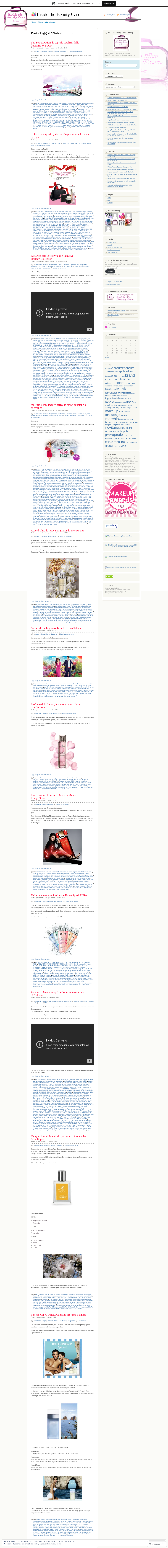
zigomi (35, 398)
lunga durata (54, 504)
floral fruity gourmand (58, 109)
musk (78, 1302)
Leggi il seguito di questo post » (41, 100)
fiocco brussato (56, 496)
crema (90, 482)
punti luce (83, 386)
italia (76, 111)
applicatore (75, 346)
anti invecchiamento (49, 1081)
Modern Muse (37, 883)
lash (60, 235)
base (65, 213)
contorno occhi (67, 216)
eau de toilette (73, 108)
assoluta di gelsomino (74, 872)
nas (88, 615)
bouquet (59, 1084)
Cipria (60, 264)
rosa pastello (81, 1125)
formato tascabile (81, 362)
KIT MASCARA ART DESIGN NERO (66, 230)
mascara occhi (78, 237)
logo (89, 370)
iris (72, 614)
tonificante (85, 984)
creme (75, 414)
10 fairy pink (60, 343)
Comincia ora (109, 3)
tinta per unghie (46, 249)
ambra (38, 103)
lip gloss (39, 1100)
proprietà (88, 983)
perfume (49, 117)
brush (85, 348)
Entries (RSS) (110, 15)
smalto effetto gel (80, 246)
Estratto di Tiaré (63, 975)
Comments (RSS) (125, 15)
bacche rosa (86, 607)
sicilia (78, 1534)
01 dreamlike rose (42, 339)
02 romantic (74, 340)
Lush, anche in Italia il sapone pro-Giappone (121, 178)
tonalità (40, 394)
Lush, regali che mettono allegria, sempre (120, 122)
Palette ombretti (58, 383)
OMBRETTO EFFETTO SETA (66, 1117)
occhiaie (49, 243)
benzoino (36, 609)
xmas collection (86, 397)
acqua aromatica (52, 1079)
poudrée (55, 983)
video (68, 1130)
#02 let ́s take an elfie (73, 472)
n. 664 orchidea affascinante (50, 1108)
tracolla (53, 249)
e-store (91, 875)
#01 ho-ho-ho (83, 469)
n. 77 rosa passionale (85, 1111)
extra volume (76, 357)
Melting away (48, 505)
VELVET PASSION (45, 395)
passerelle (55, 695)
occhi (44, 243)
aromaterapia (85, 972)
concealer (76, 480)
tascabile (67, 391)
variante (35, 395)
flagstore (47, 109)
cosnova (68, 482)
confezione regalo (56, 216)
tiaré (80, 984)
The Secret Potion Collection (74, 120)
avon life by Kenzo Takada (77, 684)
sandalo (62, 119)
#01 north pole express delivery (82, 471)
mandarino (60, 881)
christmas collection (68, 104)
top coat (59, 394)
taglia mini (77, 519)
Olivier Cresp (51, 618)
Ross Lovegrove (57, 387)
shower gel (64, 622)
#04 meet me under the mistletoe (57, 474)
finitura (49, 362)
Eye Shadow (85, 357)
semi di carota (50, 887)
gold (89, 497)
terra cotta (90, 391)
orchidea (51, 786)
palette (41, 383)
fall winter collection (60, 1093)
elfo (76, 485)
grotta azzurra (44, 1527)
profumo (45, 119)
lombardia (44, 978)
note (73, 114)
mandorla (45, 1302)
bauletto (77, 213)
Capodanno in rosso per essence (118, 120)
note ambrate (77, 1530)
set (91, 245)
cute (51, 353)
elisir (34, 975)
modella (86, 881)
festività (39, 362)
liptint (73, 502)
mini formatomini (75, 375)
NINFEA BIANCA (67, 691)
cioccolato (84, 104)
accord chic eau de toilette (71, 604)
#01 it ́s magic (66, 471)
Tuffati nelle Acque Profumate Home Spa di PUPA (59, 895)
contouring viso (43, 482)
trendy (35, 523)
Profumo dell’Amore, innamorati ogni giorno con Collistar (56, 706)
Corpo (37, 51)
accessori (38, 143)
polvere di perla (47, 983)
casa (42, 1521)
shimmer (67, 516)
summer (46, 1535)
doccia (64, 143)
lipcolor (71, 370)
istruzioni (80, 1097)
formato (60, 362)
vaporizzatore (60, 889)
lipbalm (56, 502)
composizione (37, 216)
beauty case (85, 213)
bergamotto (44, 103)
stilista (56, 696)
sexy (67, 119)
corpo (72, 106)
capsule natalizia (38, 104)
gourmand (36, 111)
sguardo (35, 246)
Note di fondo (37, 116)
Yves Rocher (52, 536)
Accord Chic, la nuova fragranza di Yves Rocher (57, 530)
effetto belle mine (54, 1090)
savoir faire (73, 620)
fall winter (36, 1093)
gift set (69, 364)
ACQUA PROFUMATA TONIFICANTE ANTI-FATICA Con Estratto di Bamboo (62, 969)
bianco (51, 477)
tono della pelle (51, 394)
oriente (88, 1304)
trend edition (87, 521)
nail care (89, 238)
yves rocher (89, 622)
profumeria (46, 787)
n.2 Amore (45, 1112)
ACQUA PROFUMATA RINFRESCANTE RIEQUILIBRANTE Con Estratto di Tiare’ (60, 966)
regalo (88, 245)
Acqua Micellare (87, 212)
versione (36, 397)
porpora (76, 1122)
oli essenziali (54, 981)
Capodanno (53, 264)
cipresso (36, 106)
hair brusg (54, 499)
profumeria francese (49, 620)
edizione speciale (87, 221)
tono (44, 394)
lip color (61, 370)
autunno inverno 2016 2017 (47, 1082)
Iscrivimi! (110, 271)
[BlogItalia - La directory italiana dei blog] (118, 536)
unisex (58, 127)
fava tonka (64, 1297)
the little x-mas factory (45, 521)
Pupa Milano (58, 901)
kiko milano (50, 368)
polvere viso (72, 384)
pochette (44, 245)
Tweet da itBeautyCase (112, 284)
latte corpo (81, 614)
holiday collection (38, 365)
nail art (84, 238)
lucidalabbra (51, 266)
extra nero (43, 223)
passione (49, 1122)
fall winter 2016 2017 (46, 1093)
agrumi (89, 970)
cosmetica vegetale (85, 609)
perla (82, 981)
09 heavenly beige (50, 343)
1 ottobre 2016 (60, 897)
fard (78, 264)
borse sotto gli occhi (60, 215)
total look (78, 394)
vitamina (76, 1130)
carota (87, 873)
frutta (50, 879)
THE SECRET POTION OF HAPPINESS (54, 123)
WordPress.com (112, 252)
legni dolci (86, 111)
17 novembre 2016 (62, 533)
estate (72, 1524)
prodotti (83, 117)
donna (40, 611)
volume (45, 397)
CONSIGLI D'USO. (50, 1089)
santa (61, 515)
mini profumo (37, 784)
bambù (35, 973)
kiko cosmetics (41, 368)
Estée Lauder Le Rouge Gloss (54, 878)
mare (56, 1530)
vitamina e (83, 1130)
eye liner (77, 493)
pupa (34, 984)
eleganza (90, 687)
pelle (41, 117)
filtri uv (51, 1095)
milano (67, 375)
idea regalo (70, 499)
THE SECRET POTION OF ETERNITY (64, 122)
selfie (51, 516)
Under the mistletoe (49, 523)
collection (47, 106)
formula (61, 223)
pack (54, 243)
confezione (46, 216)
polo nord (47, 513)
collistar (41, 779)
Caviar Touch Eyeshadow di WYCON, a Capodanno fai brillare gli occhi (120, 112)
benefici (46, 973)
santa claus (67, 515)
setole (35, 389)
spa (67, 984)
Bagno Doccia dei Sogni (56, 213)
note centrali (79, 114)
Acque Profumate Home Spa (77, 970)
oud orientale (72, 381)
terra (72, 391)
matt (47, 375)
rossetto (33, 268)
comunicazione (61, 875)
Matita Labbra (48, 1104)
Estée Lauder (84, 876)
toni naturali (83, 1128)
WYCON (74, 127)
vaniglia (63, 127)
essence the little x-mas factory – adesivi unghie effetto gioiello (63, 485)
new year (48, 380)
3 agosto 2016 (51, 1317)
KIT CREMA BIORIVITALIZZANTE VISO (55, 226)
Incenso (60, 614)
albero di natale (55, 475)
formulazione (68, 223)
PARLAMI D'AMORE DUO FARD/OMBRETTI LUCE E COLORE (53, 1120)
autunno (75, 1081)
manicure (58, 372)
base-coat (71, 213)
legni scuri (45, 881)
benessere (58, 973)
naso (82, 1302)
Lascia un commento (75, 51)
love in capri (83, 1529)
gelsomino (62, 879)
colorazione (62, 351)
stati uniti (46, 696)
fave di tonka (37, 496)
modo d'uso (72, 1104)
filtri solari (45, 1095)
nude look (79, 1116)
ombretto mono (81, 1117)
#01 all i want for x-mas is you (45, 469)
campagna (49, 873)
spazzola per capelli (80, 518)
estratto (54, 975)
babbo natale (72, 475)
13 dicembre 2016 (61, 261)
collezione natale (52, 351)
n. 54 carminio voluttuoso (71, 1106)
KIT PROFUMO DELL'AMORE (59, 234)
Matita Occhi (41, 375)
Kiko (40, 266)
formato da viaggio (69, 362)
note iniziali (61, 116)
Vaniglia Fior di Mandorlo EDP (60, 1308)
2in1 (74, 474)
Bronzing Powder (76, 348)
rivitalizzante (57, 984)
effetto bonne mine (66, 1090)
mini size (83, 375)
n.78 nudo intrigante (55, 1112)
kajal (90, 367)
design (56, 353)
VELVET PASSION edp (81, 395)
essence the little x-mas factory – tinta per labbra (52, 493)
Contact (109, 202)
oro (92, 510)
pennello (82, 383)
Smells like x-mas (61, 518)
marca (52, 112)
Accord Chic (40, 604)
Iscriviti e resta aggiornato (118, 260)
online (72, 116)
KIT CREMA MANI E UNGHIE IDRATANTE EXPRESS (59, 227)
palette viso (61, 512)
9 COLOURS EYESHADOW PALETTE (51, 346)
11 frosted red (69, 343)
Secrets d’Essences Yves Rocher (44, 622)
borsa (51, 215)
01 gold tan (52, 339)
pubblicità (89, 886)
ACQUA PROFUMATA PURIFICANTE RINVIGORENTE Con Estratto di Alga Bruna (64, 964)
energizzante (41, 975)
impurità (35, 501)
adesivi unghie (44, 475)
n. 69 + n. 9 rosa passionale (55, 1109)
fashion (49, 223)
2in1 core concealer (82, 474)
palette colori (48, 383)
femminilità (48, 612)
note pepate (87, 617)
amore (85, 1079)
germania (84, 497)
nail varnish (78, 240)
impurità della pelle (45, 501)
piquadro (83, 243)
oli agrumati (45, 981)
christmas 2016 (56, 104)
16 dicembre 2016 (52, 140)
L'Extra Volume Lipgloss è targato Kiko (119, 167)
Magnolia (67, 782)
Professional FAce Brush (56, 386)
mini (65, 505)
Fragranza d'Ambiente (56, 1299)
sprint (71, 984)
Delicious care (56, 483)
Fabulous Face (86, 494)
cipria (86, 350)
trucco (67, 249)
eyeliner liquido (43, 494)
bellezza (45, 264)
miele (78, 112)
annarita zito (37, 213)
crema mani (47, 483)
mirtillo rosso (87, 505)
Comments (82, 1321)
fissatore (55, 223)
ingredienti (43, 111)
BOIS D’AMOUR (61, 103)
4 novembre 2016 (52, 710)
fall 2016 (69, 1092)
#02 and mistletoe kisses (57, 472)
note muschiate (76, 1532)
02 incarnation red (64, 340)
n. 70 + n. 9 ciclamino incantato (74, 1109)
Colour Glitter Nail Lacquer (79, 351)
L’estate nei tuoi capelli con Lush (117, 100)
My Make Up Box (113, 315)
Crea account (111, 242)
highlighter (88, 364)
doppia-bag (71, 219)
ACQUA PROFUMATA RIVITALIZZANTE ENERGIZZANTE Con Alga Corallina (59, 968)
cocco (41, 106)
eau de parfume (63, 108)
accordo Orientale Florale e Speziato (59, 607)
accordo (44, 607)
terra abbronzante (80, 391)
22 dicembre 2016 (61, 48)
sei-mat (49, 1127)
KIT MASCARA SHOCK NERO (60, 232)
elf (66, 485)
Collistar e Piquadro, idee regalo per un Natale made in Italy (60, 136)
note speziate (37, 618)
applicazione (68, 1081)
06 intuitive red (71, 342)
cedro (76, 973)
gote (77, 364)
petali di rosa (37, 384)
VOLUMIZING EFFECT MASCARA (59, 397)
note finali (54, 116)
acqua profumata (41, 962)
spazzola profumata (53, 519)
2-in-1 (70, 474)
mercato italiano (71, 112)
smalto (72, 246)
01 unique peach (82, 339)
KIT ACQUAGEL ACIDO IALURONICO (58, 224)
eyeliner (73, 264)
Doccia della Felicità (47, 219)
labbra (44, 266)
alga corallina (48, 972)
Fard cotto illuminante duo (47, 361)
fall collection (88, 108)
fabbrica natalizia (75, 494)
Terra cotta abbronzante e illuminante (45, 392)
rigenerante (49, 984)
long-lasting (42, 504)
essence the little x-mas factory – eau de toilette (55, 488)
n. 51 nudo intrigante (83, 1104)
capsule (78, 103)
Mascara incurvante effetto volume (52, 373)
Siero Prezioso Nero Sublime (54, 246)
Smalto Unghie (67, 248)
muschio (36, 114)
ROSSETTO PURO (39, 1127)
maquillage (51, 237)
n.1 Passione (37, 1112)
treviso (35, 1307)
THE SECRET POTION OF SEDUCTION (68, 125)
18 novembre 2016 (62, 410)
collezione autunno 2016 (70, 1086)
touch (42, 1130)
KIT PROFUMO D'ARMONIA (80, 232)
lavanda (87, 976)
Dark (76, 106)
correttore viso (60, 482)
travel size (75, 521)
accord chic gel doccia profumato (43, 606)
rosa (39, 387)
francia (84, 612)
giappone (86, 688)
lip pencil (45, 1100)
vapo (53, 889)
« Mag (107, 357)
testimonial (80, 887)
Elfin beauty (71, 485)
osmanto (62, 981)
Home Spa (56, 976)
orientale (83, 1304)
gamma (74, 109)
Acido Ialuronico (77, 212)
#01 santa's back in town (41, 472)
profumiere (59, 620)
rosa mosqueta (46, 387)
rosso (56, 515)
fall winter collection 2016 (74, 1093)
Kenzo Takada (60, 690)
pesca (88, 512)
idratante (77, 499)
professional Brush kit (40, 386)
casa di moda (48, 1521)
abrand (61, 212)
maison (50, 615)
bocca (52, 348)
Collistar (53, 143)
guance (82, 364)
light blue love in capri (81, 1527)
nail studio (66, 240)
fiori (63, 496)
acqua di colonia (50, 1294)
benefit (52, 973)
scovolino (72, 387)
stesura (45, 1128)
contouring (66, 264)
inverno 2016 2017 (59, 111)
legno (35, 112)
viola (68, 696)
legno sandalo (77, 1300)
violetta (82, 622)
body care (52, 103)
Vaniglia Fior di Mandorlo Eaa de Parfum (72, 1307)
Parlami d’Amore (66, 786)
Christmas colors (77, 478)
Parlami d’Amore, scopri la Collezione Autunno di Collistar (57, 994)
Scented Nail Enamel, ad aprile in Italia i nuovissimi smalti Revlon (119, 185)
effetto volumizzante (76, 356)
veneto (79, 1308)
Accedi (109, 245)
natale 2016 (47, 114)
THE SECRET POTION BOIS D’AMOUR (51, 120)
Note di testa (46, 116)
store (62, 391)
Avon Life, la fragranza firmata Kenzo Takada (56, 628)
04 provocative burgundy (46, 342)
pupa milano (41, 984)
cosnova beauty (77, 482)
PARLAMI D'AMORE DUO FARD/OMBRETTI (73, 1119)
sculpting (85, 387)
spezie (77, 622)
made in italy (45, 112)
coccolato (87, 478)
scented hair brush (77, 515)
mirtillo (80, 505)
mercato (78, 881)
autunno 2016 (83, 1081)
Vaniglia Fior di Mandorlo (51, 1307)
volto (67, 889)
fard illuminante (61, 361)
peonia (77, 512)
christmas (47, 104)
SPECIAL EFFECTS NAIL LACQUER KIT (46, 391)
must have (75, 238)
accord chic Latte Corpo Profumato (66, 606)
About (109, 197)
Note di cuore (88, 114)
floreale (57, 612)
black (40, 215)
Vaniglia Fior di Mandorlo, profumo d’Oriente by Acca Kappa (58, 1137)
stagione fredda (80, 119)
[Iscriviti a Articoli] (106, 327)
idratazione (84, 499)
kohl (60, 368)
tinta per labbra (83, 392)
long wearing (87, 1100)
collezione (54, 106)
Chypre (78, 104)
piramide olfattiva (58, 117)
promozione (54, 1125)
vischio (85, 523)
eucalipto (71, 975)
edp (34, 1297)
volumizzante (76, 397)
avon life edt (51, 685)
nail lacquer (51, 240)
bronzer (68, 348)
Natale (50, 51)
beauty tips (65, 1082)
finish (44, 362)
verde (69, 523)
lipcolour (76, 370)
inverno (50, 111)
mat (75, 373)
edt (86, 687)
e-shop (81, 106)
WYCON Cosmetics (59, 51)
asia (58, 684)
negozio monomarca (64, 114)
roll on (74, 1125)
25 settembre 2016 (53, 997)
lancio (81, 111)
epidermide (87, 356)
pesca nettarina (38, 513)
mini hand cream (72, 505)
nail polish (59, 240)
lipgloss (72, 1100)
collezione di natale (64, 106)
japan (48, 690)
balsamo (80, 475)
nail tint (72, 240)
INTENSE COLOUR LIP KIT (66, 367)
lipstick (85, 370)
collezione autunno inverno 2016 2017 (51, 1087)
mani (46, 237)
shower (41, 246)
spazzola (70, 518)
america (38, 684)
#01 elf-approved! (72, 469)
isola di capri (61, 1527)
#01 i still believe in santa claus (51, 471)
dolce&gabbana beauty (75, 1521)
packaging (59, 243)
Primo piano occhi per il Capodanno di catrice (121, 109)
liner (51, 370)
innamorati (73, 1097)
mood (51, 376)
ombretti (86, 266)
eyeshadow (42, 359)
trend (81, 521)
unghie (72, 249)
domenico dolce (45, 1523)
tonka (53, 127)
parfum (85, 116)
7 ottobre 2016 (51, 800)
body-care (46, 143)
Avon (37, 634)
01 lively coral (60, 339)
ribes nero (56, 119)
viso (80, 249)
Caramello (36, 478)
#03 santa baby (41, 474)
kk (58, 368)
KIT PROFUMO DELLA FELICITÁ (80, 234)
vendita (58, 1130)
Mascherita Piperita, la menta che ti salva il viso (122, 169)
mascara (69, 237)
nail (80, 238)
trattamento (60, 249)
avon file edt (65, 684)
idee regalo (88, 223)
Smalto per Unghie (56, 248)
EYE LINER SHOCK (43, 1092)
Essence (81, 414)
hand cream (62, 499)
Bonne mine (52, 1084)
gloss (40, 1097)
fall (65, 1092)
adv (37, 872)
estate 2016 (78, 1524)
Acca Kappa (39, 1145)
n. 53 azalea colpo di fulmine (53, 1106)
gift (65, 364)
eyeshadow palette (53, 359)
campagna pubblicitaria (77, 873)
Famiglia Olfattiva (38, 109)
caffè (73, 103)
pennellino (75, 383)
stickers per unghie (67, 519)
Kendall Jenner (81, 879)
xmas (35, 128)
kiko (34, 368)
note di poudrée (69, 980)
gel (34, 614)
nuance (50, 381)
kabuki (86, 367)
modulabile (36, 376)
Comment (48, 1003)
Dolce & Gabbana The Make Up (57, 1321)
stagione (72, 119)
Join (108, 200)
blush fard (46, 348)
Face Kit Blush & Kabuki (67, 359)
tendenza (90, 519)
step (51, 696)
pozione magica (70, 117)
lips (81, 370)
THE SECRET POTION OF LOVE (79, 123)
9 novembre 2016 (52, 630)
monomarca (84, 112)
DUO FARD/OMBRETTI (69, 1089)
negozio (54, 114)
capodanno (36, 350)
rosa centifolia (41, 887)
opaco (66, 381)
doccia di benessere (60, 219)
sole (82, 1534)
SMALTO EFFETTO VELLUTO (81, 1127)
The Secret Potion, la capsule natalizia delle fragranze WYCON (55, 44)
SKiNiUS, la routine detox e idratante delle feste (122, 125)
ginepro (80, 109)
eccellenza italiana (64, 221)
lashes (65, 235)
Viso (32, 145)
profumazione (37, 119)
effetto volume (65, 356)
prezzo (77, 117)
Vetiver (68, 127)
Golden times (37, 499)
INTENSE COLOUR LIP (49, 367)
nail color (36, 240)
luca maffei (89, 1300)
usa (65, 696)
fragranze (44, 51)
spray (63, 887)
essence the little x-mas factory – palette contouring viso (69, 489)
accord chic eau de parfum (53, 604)
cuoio (73, 875)
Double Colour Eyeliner (46, 354)
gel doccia (39, 614)
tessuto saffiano (78, 248)
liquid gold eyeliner (82, 502)
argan (81, 346)
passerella (36, 1534)
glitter (73, 364)
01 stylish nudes (71, 339)
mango (42, 237)
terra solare (46, 268)
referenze (90, 386)
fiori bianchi (51, 1526)
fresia (73, 497)
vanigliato (73, 1308)
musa (79, 883)
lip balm (35, 502)
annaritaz (41, 140)
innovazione (37, 367)
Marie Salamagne (70, 615)
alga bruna (40, 972)
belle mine (73, 1082)
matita (79, 373)
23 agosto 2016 (52, 1141)
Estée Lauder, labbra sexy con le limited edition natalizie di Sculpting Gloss (122, 134)
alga (34, 972)
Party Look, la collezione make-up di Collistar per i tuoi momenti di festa (121, 130)
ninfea (59, 691)
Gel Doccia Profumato (50, 614)
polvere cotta (63, 384)
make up (77, 143)
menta (69, 978)
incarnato (78, 365)
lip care (56, 370)
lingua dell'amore (78, 1098)
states (41, 696)
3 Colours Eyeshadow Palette (62, 345)
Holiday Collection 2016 (52, 365)
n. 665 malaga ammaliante (68, 1108)
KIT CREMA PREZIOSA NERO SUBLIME (67, 229)
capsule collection (87, 103)
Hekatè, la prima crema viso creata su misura (121, 98)
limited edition (72, 235)
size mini (51, 389)
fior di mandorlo (73, 1297)
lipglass (66, 1100)
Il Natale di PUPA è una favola (116, 127)
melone (62, 112)
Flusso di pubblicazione (114, 247)
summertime (64, 1535)
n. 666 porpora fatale (83, 1108)
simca (84, 516)
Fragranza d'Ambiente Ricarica (74, 1299)
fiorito (83, 1297)
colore (91, 215)
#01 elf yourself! (61, 469)
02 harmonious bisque (51, 340)
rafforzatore (81, 245)
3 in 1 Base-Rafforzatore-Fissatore (47, 212)
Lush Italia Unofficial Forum (116, 310)
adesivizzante (74, 1079)
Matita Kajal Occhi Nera (48, 238)
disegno (67, 353)
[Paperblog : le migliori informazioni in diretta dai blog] (111, 527)
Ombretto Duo (51, 1117)
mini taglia (90, 375)
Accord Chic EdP (85, 604)
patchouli (36, 117)
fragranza (68, 109)
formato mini (81, 496)
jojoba (81, 367)
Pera (44, 117)
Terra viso (69, 392)
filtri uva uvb (58, 1095)
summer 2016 (54, 1535)
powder (79, 384)
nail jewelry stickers (75, 507)
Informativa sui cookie (54, 1544)
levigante (58, 1098)
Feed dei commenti (113, 250)
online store (78, 116)
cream (85, 482)
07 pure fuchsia (81, 342)
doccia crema (79, 218)
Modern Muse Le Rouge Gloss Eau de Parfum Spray (59, 883)
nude (73, 1116)
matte (51, 375)
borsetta (58, 348)
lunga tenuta (63, 504)
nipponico (77, 691)
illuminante (34, 266)
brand (69, 103)
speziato (71, 622)
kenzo (53, 690)
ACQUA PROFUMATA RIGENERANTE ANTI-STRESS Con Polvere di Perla (57, 965)
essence (81, 485)
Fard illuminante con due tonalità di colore (80, 361)
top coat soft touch (69, 394)
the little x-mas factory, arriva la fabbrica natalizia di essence (58, 406)
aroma (78, 972)
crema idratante (38, 483)
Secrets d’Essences (84, 620)
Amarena (42, 872)
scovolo (78, 387)
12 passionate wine (81, 343)
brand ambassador (39, 873)
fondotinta (68, 496)
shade (46, 389)
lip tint (66, 370)
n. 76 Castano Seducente (69, 1111)
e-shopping (87, 106)
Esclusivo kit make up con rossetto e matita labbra (49, 357)
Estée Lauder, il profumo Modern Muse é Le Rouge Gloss (55, 797)
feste (34, 362)
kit (44, 224)
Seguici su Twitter (115, 282)
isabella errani (70, 111)
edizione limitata (76, 221)
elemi (85, 611)
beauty (86, 346)
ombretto (60, 381)
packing (66, 243)
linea (38, 112)
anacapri (49, 1519)
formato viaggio (44, 497)
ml (92, 505)
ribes (50, 119)
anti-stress (71, 972)
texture (86, 248)
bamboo (40, 973)
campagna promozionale (61, 873)
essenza (81, 108)
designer (61, 353)
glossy (45, 1097)
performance (58, 886)
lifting (63, 1098)
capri (85, 1519)
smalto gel (46, 248)
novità (67, 116)
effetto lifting (76, 1090)
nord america (85, 691)
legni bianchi (84, 368)
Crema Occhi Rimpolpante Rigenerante (56, 218)
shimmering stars (76, 516)
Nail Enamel (43, 240)
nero (42, 241)
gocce (85, 109)
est (44, 1297)
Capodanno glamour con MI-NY (117, 107)
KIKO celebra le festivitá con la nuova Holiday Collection (52, 257)
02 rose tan (82, 340)
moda (69, 238)
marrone (71, 1103)
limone (73, 1529)
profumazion (79, 513)
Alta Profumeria (76, 607)
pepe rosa (50, 886)
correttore (69, 414)
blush (41, 1084)
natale (41, 114)
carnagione (44, 478)
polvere (55, 384)
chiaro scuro (45, 350)
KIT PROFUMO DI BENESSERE (43, 235)
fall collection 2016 (87, 1092)
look (82, 235)
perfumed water (75, 981)
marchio (57, 112)
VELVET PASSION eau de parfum (62, 395)
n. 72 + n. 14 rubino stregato (52, 1111)
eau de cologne (42, 108)
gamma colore (59, 364)
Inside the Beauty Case (58, 14)
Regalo (89, 143)
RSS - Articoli (111, 327)
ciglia (86, 215)
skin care (67, 246)
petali (60, 1122)
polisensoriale (37, 983)
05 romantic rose (60, 342)
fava (58, 1297)
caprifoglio (36, 1521)
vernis (77, 249)
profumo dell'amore (71, 245)
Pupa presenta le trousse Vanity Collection (120, 172)
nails (84, 240)
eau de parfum (52, 108)
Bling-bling (57, 477)
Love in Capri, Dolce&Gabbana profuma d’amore (58, 1314)
